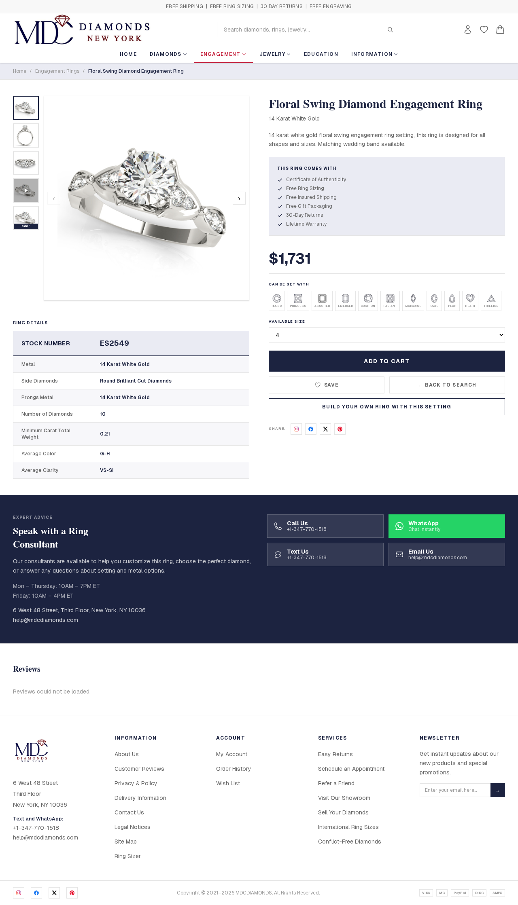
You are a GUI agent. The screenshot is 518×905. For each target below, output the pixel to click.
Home (128, 54)
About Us (127, 754)
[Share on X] (325, 429)
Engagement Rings (57, 71)
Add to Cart (387, 361)
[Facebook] (36, 893)
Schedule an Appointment (351, 768)
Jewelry (272, 54)
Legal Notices (133, 827)
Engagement (220, 54)
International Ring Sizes (348, 827)
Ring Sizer (128, 856)
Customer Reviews (139, 768)
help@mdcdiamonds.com (45, 620)
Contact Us (129, 812)
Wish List (228, 783)
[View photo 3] (26, 163)
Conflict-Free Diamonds (349, 841)
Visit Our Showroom (344, 797)
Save (331, 385)
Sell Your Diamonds (343, 812)
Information (372, 54)
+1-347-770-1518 (36, 827)
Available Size (287, 321)
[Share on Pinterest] (340, 429)
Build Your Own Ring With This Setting (386, 407)
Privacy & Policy (136, 783)
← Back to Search (447, 385)
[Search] (390, 29)
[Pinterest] (72, 893)
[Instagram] (18, 893)
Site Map (126, 841)
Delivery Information (140, 797)
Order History (233, 768)
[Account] (468, 29)
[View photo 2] (26, 135)
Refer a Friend (336, 783)
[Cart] (500, 29)
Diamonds (166, 54)
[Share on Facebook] (310, 429)
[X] (54, 893)
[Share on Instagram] (296, 429)
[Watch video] (26, 190)
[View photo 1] (26, 108)
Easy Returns (335, 754)
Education (321, 54)
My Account (231, 754)
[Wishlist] (484, 29)
